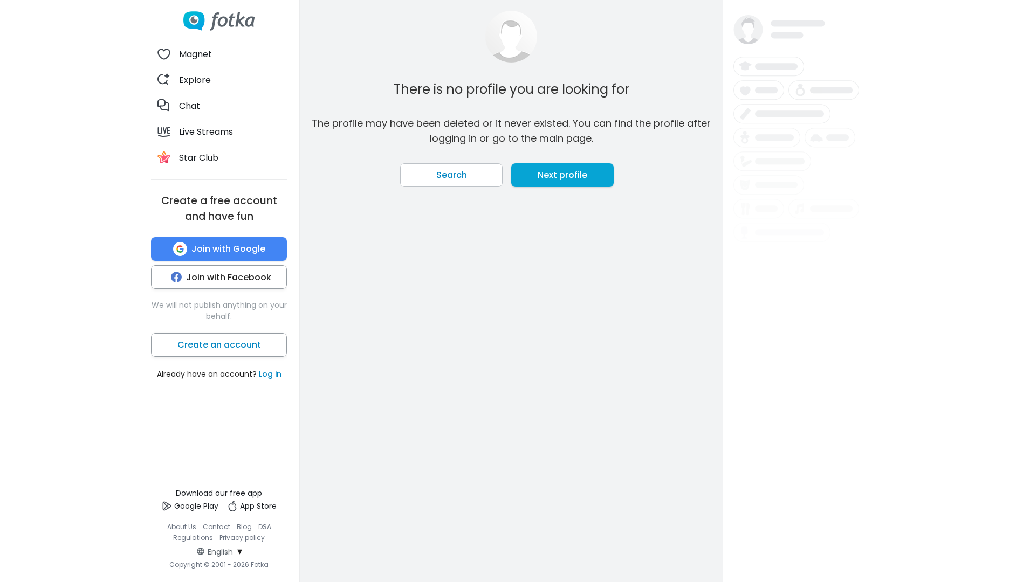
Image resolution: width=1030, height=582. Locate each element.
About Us (181, 526)
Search (451, 175)
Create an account (219, 344)
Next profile (562, 175)
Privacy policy (242, 537)
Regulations (193, 537)
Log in (270, 374)
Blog (244, 526)
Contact (216, 526)
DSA (264, 526)
